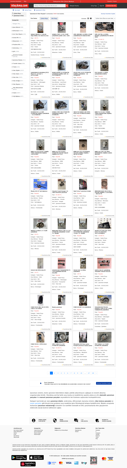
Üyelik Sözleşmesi (18, 431)
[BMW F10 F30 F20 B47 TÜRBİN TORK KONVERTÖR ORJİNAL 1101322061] (40, 144)
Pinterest (98, 435)
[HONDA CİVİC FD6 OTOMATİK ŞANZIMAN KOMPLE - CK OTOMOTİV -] (62, 105)
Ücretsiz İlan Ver (111, 5)
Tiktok (97, 437)
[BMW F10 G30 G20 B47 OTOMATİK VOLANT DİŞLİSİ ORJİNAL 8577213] (62, 144)
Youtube (97, 434)
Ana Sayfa (17, 10)
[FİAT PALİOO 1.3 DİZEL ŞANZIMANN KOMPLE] (104, 65)
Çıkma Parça (28, 10)
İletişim (76, 431)
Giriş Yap (94, 5)
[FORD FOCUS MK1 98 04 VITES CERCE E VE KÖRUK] (40, 300)
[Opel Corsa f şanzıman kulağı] (83, 184)
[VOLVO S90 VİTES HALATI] (40, 263)
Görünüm (83, 18)
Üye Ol (102, 5)
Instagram (98, 433)
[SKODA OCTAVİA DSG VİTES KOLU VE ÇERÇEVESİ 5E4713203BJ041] (104, 223)
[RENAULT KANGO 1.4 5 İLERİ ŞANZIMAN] (40, 223)
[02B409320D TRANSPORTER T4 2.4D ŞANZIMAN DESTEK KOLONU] (62, 263)
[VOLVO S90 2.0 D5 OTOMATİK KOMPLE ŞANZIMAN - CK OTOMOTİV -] (83, 65)
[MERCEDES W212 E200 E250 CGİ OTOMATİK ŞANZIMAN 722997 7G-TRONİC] (83, 223)
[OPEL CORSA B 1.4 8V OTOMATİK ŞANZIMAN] (62, 337)
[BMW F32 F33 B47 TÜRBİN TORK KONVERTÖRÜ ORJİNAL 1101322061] (104, 105)
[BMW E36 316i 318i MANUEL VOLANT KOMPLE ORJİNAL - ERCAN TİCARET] (83, 144)
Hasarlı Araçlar (37, 433)
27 (89, 373)
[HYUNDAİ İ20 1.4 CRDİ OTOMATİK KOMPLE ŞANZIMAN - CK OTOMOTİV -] (40, 105)
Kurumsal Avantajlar (15, 1)
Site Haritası (16, 435)
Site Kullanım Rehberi (18, 430)
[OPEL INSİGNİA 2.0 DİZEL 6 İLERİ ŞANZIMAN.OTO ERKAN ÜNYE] (83, 27)
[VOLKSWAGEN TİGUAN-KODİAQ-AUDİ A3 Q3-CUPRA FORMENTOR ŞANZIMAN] (104, 300)
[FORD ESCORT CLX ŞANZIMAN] (83, 300)
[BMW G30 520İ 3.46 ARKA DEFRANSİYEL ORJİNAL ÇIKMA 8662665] (104, 144)
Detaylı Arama (74, 5)
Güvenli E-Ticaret (112, 1)
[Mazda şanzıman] (62, 300)
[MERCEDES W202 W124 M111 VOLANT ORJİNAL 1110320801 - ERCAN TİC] (104, 184)
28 (93, 373)
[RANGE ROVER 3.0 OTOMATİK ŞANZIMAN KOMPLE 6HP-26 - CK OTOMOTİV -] (62, 65)
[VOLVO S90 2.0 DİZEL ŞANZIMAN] (83, 263)
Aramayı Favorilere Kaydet (104, 383)
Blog (25, 1)
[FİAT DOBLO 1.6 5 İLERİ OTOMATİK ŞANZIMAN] (104, 337)
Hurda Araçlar (37, 434)
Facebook (98, 430)
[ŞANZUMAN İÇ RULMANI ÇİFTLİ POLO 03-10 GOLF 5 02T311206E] (40, 65)
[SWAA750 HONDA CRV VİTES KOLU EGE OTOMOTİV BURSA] (83, 105)
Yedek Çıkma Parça (38, 430)
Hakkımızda (16, 437)
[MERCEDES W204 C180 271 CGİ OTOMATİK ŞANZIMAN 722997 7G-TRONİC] (62, 223)
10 (81, 373)
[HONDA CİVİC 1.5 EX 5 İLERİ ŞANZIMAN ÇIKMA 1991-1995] (62, 27)
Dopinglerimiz (78, 430)
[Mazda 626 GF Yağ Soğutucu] (40, 184)
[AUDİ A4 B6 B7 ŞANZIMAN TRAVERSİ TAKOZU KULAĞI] (104, 263)
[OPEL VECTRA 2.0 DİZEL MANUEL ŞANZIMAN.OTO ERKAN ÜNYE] (104, 27)
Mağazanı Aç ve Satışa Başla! (61, 430)
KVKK (15, 434)
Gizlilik (15, 433)
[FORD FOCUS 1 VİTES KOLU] (40, 337)
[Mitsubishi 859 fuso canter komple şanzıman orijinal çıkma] (83, 337)
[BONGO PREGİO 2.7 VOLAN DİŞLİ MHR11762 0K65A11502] (40, 27)
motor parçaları (35, 403)
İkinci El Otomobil (38, 431)
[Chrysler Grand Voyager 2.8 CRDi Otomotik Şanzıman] (62, 184)
